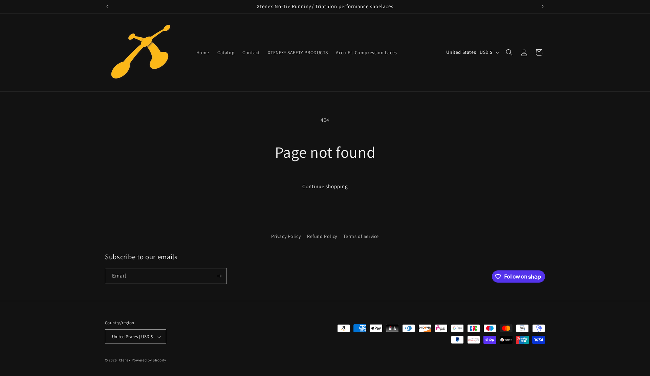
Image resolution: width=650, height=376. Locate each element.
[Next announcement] (542, 6)
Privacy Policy (286, 236)
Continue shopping (325, 186)
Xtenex (125, 360)
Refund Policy (322, 236)
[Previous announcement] (107, 6)
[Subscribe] (219, 276)
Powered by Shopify (149, 360)
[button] (509, 52)
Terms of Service (361, 236)
